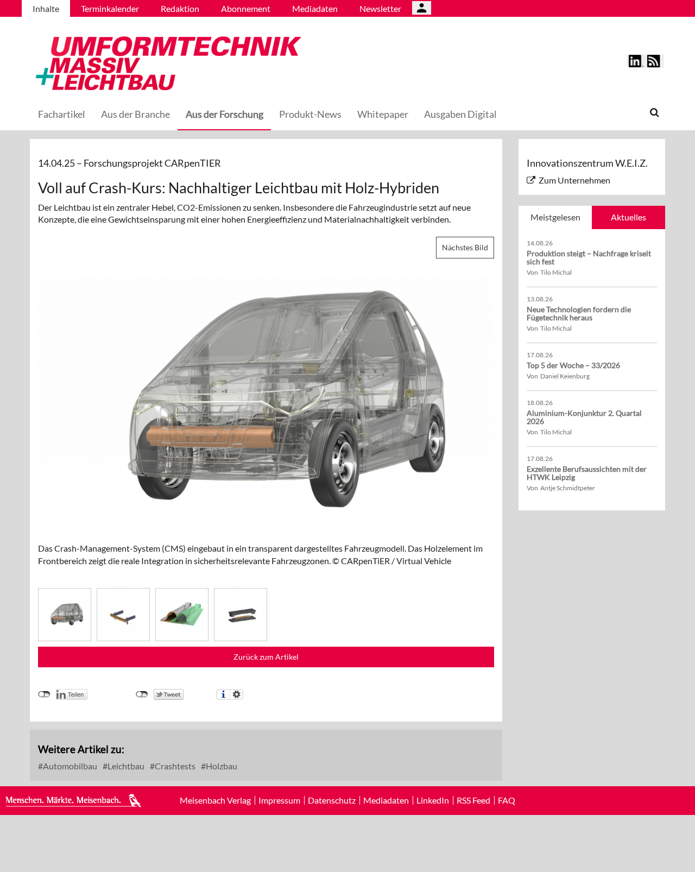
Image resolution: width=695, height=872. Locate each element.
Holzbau (220, 766)
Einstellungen (236, 694)
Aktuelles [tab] (628, 217)
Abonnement (245, 8)
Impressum (279, 800)
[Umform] (165, 61)
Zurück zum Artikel (266, 656)
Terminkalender (110, 8)
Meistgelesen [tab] (555, 217)
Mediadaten (315, 8)
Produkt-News (310, 114)
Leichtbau (125, 766)
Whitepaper (382, 114)
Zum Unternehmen (574, 180)
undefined (44, 694)
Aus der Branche (135, 114)
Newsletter (380, 8)
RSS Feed (473, 800)
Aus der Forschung (224, 114)
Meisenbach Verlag (215, 800)
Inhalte (46, 8)
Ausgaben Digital (460, 114)
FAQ (506, 800)
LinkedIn (432, 800)
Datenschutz (332, 800)
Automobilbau (69, 766)
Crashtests (174, 766)
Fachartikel (61, 114)
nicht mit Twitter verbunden (142, 694)
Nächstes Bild (465, 247)
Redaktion (180, 8)
